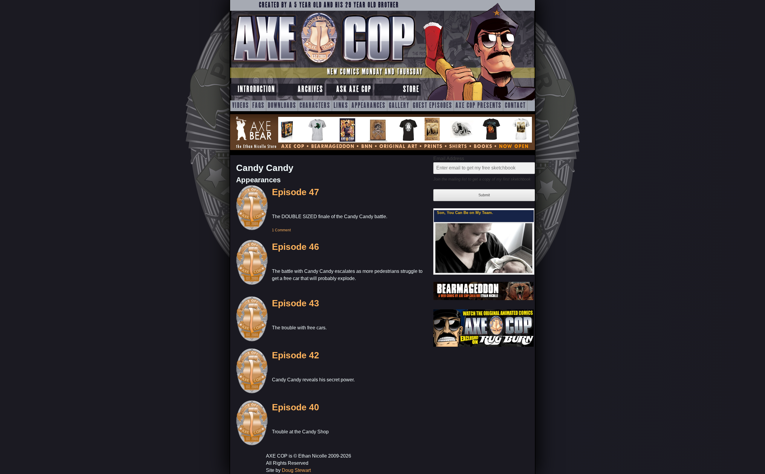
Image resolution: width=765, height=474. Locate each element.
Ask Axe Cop (353, 89)
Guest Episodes (432, 105)
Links (340, 105)
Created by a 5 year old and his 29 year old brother (329, 5)
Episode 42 (295, 355)
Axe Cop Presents (478, 105)
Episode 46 (295, 247)
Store (411, 89)
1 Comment (281, 230)
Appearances (368, 105)
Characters (314, 105)
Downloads (282, 105)
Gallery (399, 105)
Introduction (256, 89)
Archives (310, 89)
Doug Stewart (296, 470)
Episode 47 (295, 192)
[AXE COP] (323, 65)
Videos (240, 105)
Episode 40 (295, 407)
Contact (515, 105)
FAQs (258, 105)
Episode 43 (295, 303)
